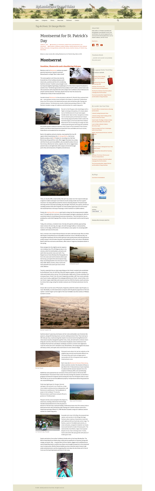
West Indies (43, 49)
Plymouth (46, 48)
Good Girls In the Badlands (98, 177)
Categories (44, 20)
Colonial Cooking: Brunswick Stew (100, 113)
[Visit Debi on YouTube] (102, 46)
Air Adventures (61, 44)
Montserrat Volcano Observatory (79, 363)
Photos (52, 20)
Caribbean (57, 46)
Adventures (54, 44)
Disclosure (69, 20)
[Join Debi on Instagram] (98, 46)
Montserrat (76, 46)
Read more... (95, 41)
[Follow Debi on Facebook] (94, 46)
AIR (54, 138)
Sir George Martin (53, 48)
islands (71, 46)
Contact (77, 20)
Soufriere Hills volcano (64, 48)
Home (37, 20)
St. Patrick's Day (83, 48)
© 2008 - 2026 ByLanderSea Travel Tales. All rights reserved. (50, 487)
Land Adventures (76, 44)
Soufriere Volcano (74, 48)
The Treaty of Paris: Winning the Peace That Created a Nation (98, 78)
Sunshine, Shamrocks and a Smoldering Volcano (60, 66)
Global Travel (68, 44)
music (81, 46)
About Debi (60, 20)
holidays (67, 46)
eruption (62, 46)
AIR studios (51, 46)
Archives (94, 209)
